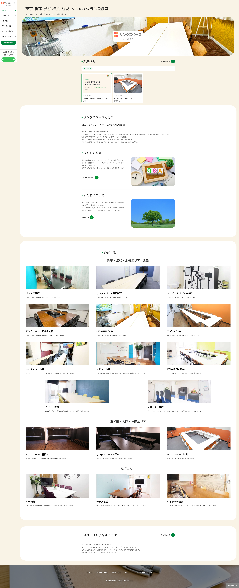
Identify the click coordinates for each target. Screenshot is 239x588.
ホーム (89, 572)
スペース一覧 (102, 572)
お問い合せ (116, 572)
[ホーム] (8, 4)
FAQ (127, 572)
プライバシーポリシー (143, 572)
